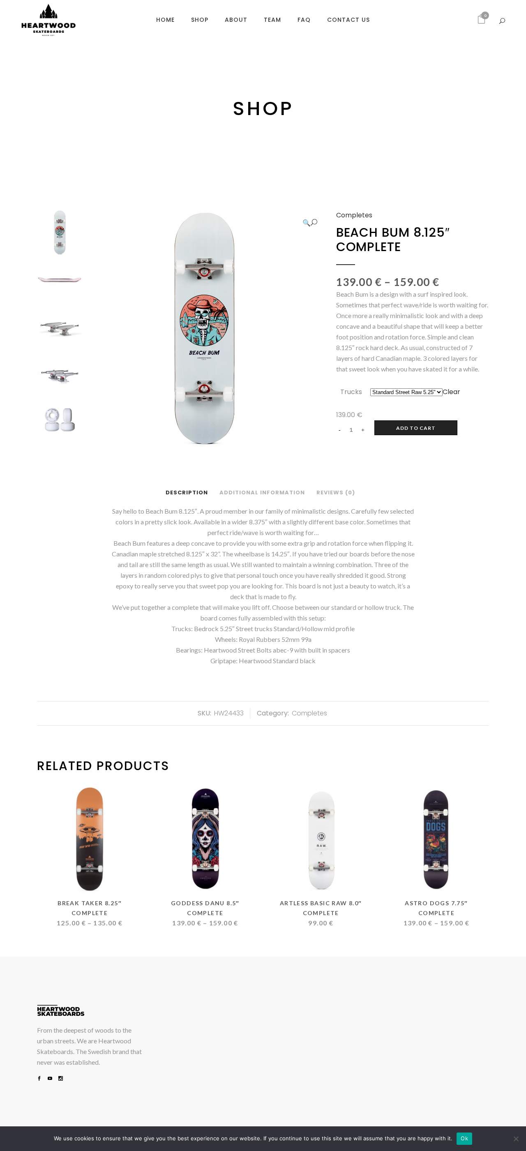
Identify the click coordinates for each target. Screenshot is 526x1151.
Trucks (351, 392)
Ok (464, 1138)
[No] (516, 1139)
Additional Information (262, 492)
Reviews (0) (335, 492)
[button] (309, 222)
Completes (354, 215)
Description (187, 492)
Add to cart (416, 428)
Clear (451, 392)
